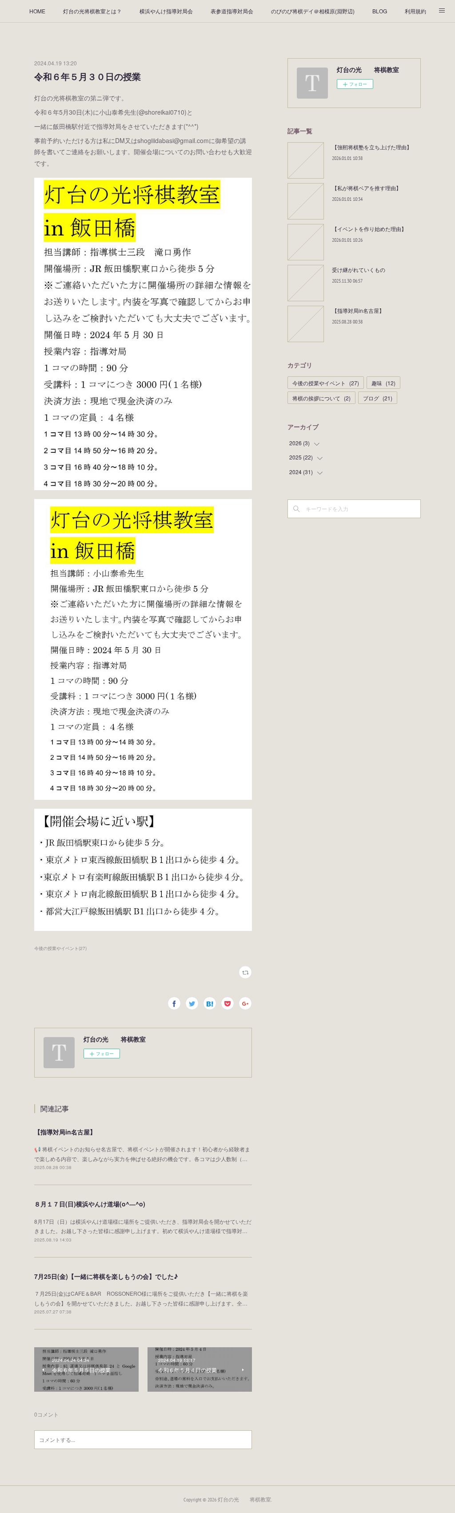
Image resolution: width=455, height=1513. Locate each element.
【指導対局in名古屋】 (65, 1131)
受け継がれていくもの (358, 269)
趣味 (383, 383)
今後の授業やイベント (325, 383)
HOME (37, 11)
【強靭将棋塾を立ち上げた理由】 (372, 147)
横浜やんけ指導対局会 (166, 11)
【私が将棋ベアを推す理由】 (366, 188)
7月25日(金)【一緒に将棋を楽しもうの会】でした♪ (106, 1276)
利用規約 (415, 11)
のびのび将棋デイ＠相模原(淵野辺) (313, 11)
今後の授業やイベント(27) (60, 948)
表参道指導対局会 (232, 11)
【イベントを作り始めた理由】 (369, 228)
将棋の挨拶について (321, 398)
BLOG (379, 11)
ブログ (377, 398)
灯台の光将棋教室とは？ (92, 11)
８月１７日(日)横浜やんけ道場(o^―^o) (89, 1203)
